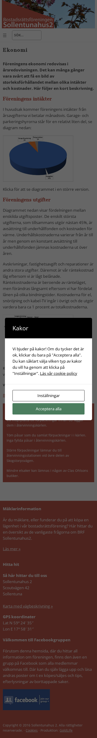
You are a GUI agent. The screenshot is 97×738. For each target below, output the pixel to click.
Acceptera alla (48, 408)
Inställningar (48, 395)
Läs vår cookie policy (58, 373)
